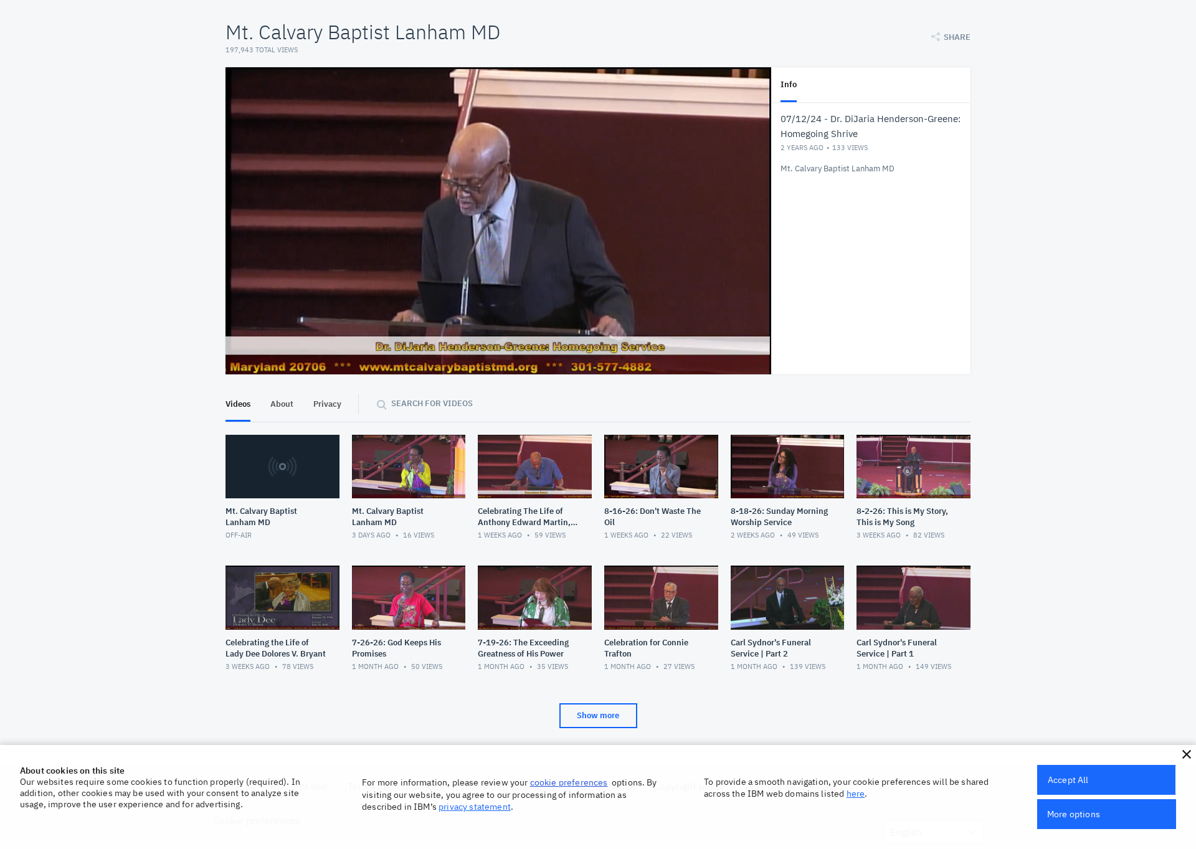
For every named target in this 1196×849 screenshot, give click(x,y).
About (281, 404)
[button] (1186, 754)
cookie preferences (569, 782)
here (856, 793)
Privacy (327, 404)
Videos (237, 404)
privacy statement (475, 806)
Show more (598, 715)
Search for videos (432, 403)
